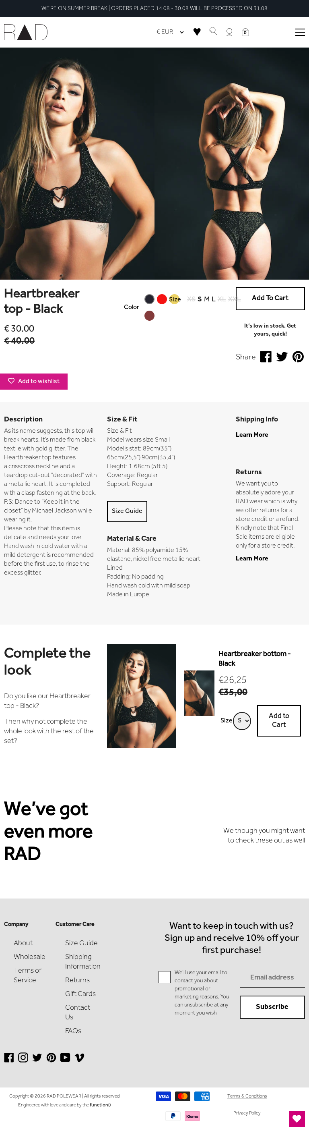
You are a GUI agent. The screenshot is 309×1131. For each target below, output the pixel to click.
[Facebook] (9, 1061)
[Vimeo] (79, 1061)
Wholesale (29, 957)
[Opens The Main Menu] (300, 32)
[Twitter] (37, 1061)
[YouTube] (65, 1061)
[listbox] (162, 307)
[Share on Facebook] (266, 358)
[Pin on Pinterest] (298, 358)
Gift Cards (80, 994)
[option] (162, 299)
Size (175, 300)
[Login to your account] (229, 32)
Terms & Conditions (247, 1096)
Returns (77, 980)
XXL (234, 300)
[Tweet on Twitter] (282, 358)
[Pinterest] (51, 1061)
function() (100, 1105)
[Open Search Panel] (213, 32)
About (23, 943)
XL (222, 300)
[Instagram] (23, 1061)
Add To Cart (270, 298)
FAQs (73, 1031)
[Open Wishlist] (297, 1119)
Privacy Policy (247, 1113)
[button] (245, 32)
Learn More (252, 435)
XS (191, 300)
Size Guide (127, 511)
